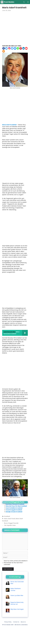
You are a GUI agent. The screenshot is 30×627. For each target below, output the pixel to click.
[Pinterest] (20, 48)
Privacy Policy (8, 622)
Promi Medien (9, 2)
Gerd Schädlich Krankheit (14, 508)
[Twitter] (12, 48)
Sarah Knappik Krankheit (14, 510)
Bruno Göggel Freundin (11, 523)
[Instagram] (9, 48)
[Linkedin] (23, 48)
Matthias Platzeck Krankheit (15, 504)
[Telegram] (6, 48)
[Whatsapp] (18, 48)
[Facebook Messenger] (15, 48)
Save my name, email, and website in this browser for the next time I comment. (15, 562)
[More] (3, 51)
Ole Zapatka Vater (10, 525)
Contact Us (16, 622)
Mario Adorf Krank (9, 519)
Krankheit (7, 516)
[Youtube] (26, 48)
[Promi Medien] (2, 2)
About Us (23, 622)
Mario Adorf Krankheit (9, 125)
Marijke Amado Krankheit (14, 512)
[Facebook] (3, 48)
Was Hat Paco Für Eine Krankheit (16, 506)
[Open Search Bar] (24, 2)
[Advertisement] (15, 29)
